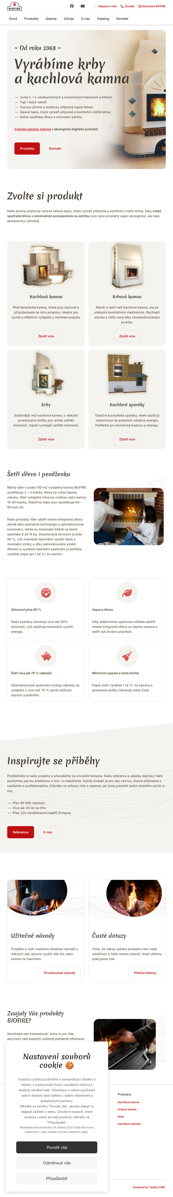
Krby (121, 1116)
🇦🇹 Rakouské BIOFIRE (152, 6)
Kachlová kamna (128, 1102)
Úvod (13, 18)
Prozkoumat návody (59, 973)
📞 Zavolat (127, 6)
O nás (85, 18)
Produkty (31, 18)
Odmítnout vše (57, 1163)
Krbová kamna (127, 1109)
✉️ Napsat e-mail (105, 6)
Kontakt (122, 18)
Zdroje (69, 18)
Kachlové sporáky (129, 1123)
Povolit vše (57, 1147)
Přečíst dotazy (145, 973)
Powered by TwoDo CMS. (149, 1187)
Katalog (103, 18)
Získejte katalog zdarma (32, 129)
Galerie (51, 18)
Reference (20, 832)
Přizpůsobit (56, 1178)
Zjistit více (46, 336)
